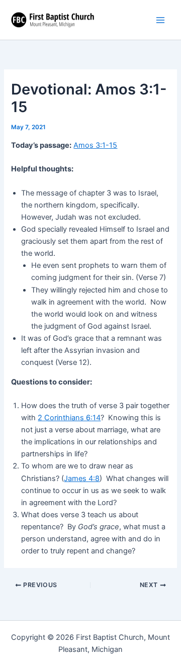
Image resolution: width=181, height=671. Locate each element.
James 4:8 (82, 478)
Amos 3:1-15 (95, 145)
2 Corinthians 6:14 (69, 417)
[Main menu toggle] (160, 20)
